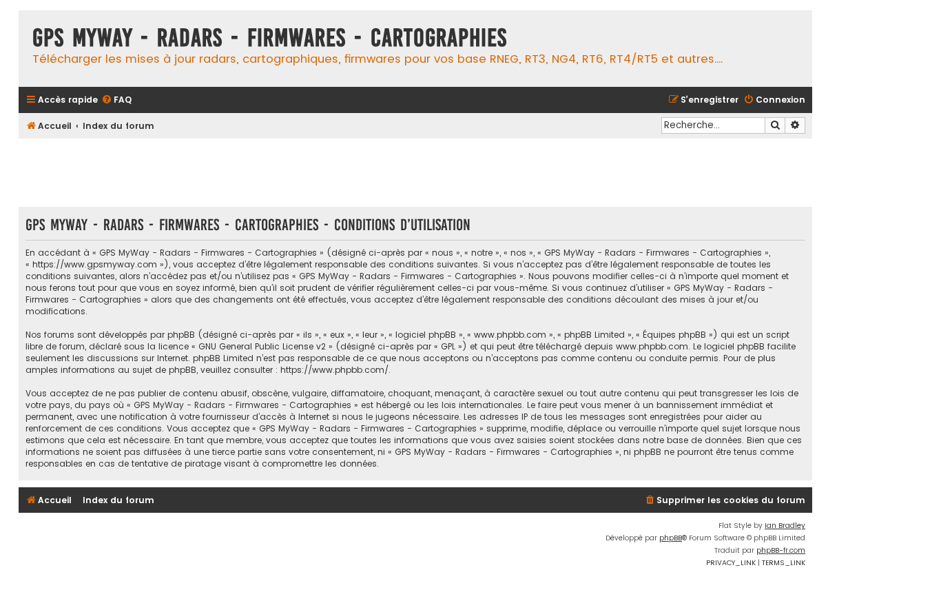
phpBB (670, 538)
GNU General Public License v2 (262, 346)
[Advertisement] (415, 172)
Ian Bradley (785, 525)
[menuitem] (116, 100)
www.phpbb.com (652, 346)
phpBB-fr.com (780, 550)
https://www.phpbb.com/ (334, 370)
